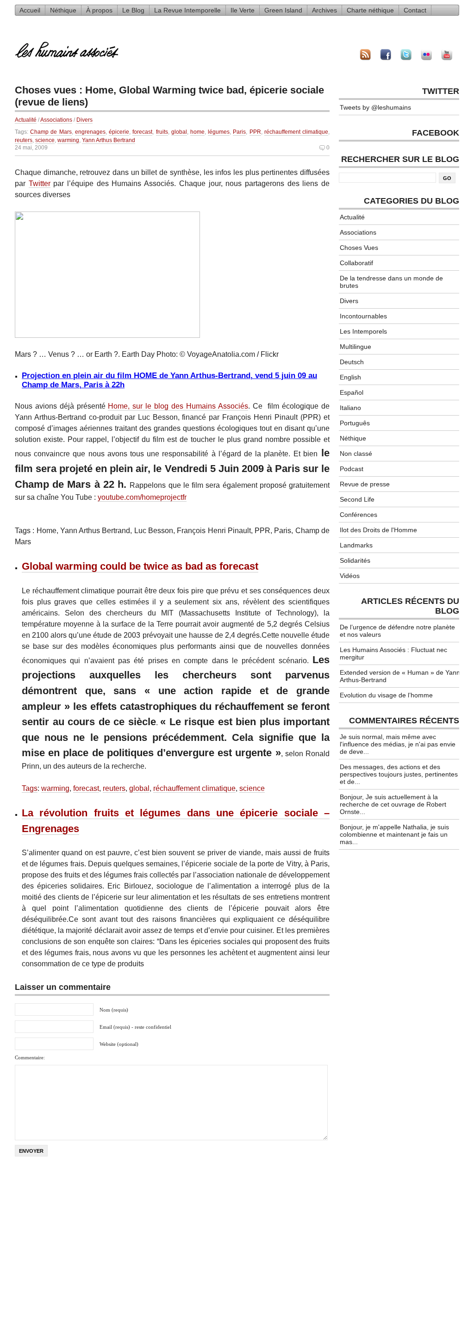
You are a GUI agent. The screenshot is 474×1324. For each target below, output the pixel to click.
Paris (239, 132)
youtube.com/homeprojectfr (142, 497)
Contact (415, 10)
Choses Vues (359, 247)
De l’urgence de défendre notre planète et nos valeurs (397, 630)
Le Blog (133, 10)
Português (355, 423)
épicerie (119, 132)
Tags (29, 788)
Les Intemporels (363, 331)
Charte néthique (370, 10)
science (45, 140)
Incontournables (363, 316)
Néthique (63, 10)
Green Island (283, 10)
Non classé (356, 453)
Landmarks (356, 545)
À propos (99, 10)
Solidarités (355, 560)
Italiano (350, 407)
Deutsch (352, 362)
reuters (23, 140)
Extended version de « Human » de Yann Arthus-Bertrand (400, 676)
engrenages (90, 132)
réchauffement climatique (296, 132)
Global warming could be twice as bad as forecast (140, 566)
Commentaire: (30, 1057)
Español (351, 392)
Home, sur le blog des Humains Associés (178, 406)
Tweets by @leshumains (375, 107)
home (197, 132)
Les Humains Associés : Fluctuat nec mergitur (393, 653)
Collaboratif (356, 263)
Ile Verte (243, 10)
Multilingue (355, 346)
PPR (255, 132)
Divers (84, 120)
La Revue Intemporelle (187, 10)
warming (68, 140)
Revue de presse (365, 484)
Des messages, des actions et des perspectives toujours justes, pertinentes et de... (399, 774)
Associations (56, 120)
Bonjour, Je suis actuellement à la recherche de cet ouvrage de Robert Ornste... (393, 804)
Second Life (357, 499)
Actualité (26, 120)
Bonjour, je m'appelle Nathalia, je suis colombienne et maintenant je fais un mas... (394, 834)
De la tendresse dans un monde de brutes (391, 281)
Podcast (351, 468)
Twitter (39, 183)
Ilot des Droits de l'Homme (378, 530)
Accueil (29, 10)
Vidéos (350, 575)
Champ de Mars (50, 132)
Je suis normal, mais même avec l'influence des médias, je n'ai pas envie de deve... (397, 744)
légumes (219, 132)
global (179, 132)
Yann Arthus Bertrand (108, 140)
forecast (142, 132)
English (350, 377)
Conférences (358, 514)
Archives (324, 10)
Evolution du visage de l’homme (386, 695)
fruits (162, 132)
